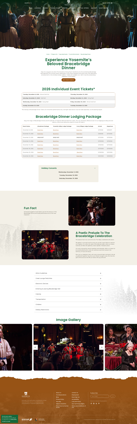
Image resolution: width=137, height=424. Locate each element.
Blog (57, 397)
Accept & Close (6, 421)
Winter (65, 8)
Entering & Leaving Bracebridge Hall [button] (48, 289)
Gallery (94, 8)
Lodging (38, 8)
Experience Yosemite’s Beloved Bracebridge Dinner (68, 64)
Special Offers (83, 8)
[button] (30, 3)
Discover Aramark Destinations (98, 401)
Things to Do (55, 8)
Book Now (40, 130)
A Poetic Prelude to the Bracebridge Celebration (94, 234)
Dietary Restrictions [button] (42, 310)
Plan (30, 8)
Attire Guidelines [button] (41, 273)
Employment (75, 395)
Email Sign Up (76, 397)
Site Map (58, 401)
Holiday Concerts (49, 168)
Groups (72, 8)
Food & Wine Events (74, 54)
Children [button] (38, 304)
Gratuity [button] (38, 294)
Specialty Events (63, 54)
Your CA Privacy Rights (78, 403)
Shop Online (103, 8)
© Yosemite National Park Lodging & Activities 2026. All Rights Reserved (99, 419)
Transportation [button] (41, 299)
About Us (58, 392)
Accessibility (75, 399)
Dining (45, 8)
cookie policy (13, 419)
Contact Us (75, 392)
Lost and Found (76, 401)
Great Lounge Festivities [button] (44, 278)
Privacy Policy (60, 399)
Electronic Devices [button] (42, 283)
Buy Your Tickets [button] (69, 80)
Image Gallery (68, 320)
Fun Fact (30, 208)
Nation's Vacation (61, 403)
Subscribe (94, 393)
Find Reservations (61, 395)
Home (47, 54)
